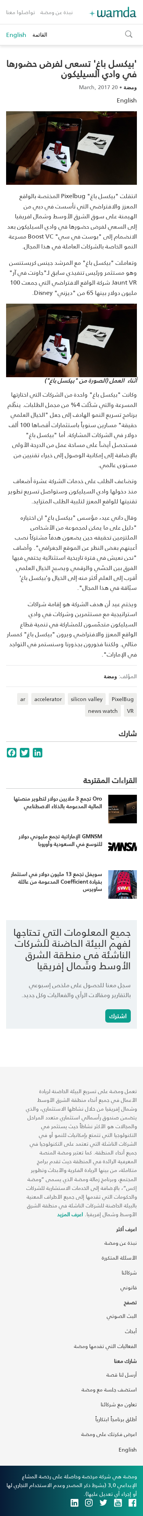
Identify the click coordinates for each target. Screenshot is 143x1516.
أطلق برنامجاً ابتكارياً (116, 1419)
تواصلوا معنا (20, 12)
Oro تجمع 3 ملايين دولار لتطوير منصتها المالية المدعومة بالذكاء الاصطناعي (58, 802)
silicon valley (87, 699)
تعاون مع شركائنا (119, 1404)
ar (22, 699)
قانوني (129, 1287)
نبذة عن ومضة (56, 12)
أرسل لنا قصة (121, 1374)
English (16, 35)
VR (130, 711)
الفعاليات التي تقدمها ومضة (105, 1346)
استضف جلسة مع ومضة (109, 1389)
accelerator (48, 699)
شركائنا (129, 1272)
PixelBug (123, 699)
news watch (103, 711)
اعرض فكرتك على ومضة (109, 1434)
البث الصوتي (122, 1316)
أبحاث (131, 1331)
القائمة (39, 34)
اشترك (118, 1015)
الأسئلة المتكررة (119, 1257)
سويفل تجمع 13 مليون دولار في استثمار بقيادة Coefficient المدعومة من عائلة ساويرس (56, 881)
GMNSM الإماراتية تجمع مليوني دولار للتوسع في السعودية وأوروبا (60, 840)
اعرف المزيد (70, 1214)
